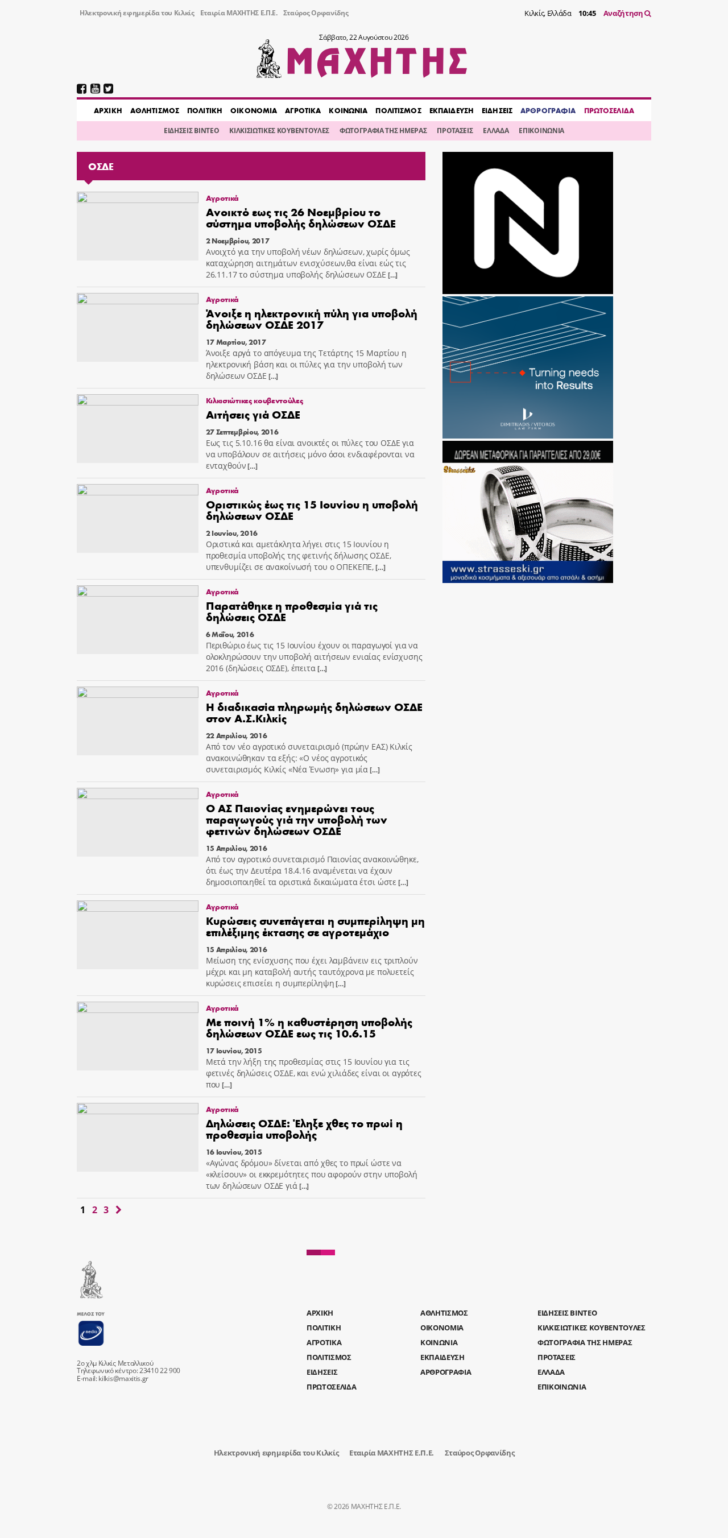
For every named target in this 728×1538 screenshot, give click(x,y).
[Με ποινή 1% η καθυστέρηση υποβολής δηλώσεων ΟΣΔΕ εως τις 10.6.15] (137, 1036)
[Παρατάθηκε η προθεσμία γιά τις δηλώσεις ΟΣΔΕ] (137, 619)
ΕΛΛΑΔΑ (495, 130)
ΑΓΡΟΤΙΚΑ (303, 110)
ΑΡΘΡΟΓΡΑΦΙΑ (548, 110)
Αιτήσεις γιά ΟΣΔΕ (253, 413)
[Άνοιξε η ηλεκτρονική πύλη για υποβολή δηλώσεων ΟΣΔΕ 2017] (137, 327)
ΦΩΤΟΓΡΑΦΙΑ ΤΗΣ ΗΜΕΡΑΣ (383, 130)
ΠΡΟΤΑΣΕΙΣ (455, 130)
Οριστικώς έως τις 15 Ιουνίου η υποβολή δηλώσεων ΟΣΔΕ (312, 509)
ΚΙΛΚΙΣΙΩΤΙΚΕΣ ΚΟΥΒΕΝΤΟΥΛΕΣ (279, 130)
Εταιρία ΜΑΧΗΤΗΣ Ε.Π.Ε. (239, 13)
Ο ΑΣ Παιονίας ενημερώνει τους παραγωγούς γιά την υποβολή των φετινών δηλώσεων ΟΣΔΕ (296, 819)
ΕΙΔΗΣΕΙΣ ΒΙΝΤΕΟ (191, 130)
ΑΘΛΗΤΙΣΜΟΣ (154, 110)
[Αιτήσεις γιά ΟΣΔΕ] (137, 428)
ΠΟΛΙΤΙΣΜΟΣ (398, 110)
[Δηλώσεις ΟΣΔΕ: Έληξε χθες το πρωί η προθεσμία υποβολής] (137, 1137)
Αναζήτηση (624, 13)
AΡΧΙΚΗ (108, 110)
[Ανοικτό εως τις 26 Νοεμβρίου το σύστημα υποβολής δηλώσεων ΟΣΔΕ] (137, 226)
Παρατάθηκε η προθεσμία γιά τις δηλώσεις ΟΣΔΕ (292, 610)
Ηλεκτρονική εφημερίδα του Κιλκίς (137, 13)
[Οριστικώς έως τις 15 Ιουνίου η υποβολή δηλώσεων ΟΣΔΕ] (137, 518)
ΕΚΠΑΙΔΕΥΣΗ (451, 110)
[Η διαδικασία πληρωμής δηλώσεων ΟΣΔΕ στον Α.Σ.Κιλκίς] (137, 721)
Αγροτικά (222, 197)
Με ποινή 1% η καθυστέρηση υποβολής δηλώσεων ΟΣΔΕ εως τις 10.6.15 (309, 1027)
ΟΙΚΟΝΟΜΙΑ (253, 110)
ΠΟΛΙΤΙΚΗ (204, 110)
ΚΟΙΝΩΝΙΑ (348, 110)
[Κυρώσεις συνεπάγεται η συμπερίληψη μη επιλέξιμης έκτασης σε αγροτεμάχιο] (137, 934)
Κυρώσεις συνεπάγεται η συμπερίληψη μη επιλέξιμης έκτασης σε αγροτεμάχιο (315, 925)
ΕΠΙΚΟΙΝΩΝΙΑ (541, 130)
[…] (392, 275)
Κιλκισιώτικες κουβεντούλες (254, 400)
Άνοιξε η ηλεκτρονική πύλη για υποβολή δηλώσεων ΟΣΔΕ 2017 (311, 318)
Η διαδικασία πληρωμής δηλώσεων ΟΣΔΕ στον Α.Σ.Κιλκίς (314, 711)
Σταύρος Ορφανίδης (316, 13)
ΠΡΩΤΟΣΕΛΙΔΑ (609, 110)
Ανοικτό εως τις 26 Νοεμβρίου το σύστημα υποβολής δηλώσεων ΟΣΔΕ (301, 217)
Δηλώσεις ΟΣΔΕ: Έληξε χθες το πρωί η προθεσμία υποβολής (304, 1128)
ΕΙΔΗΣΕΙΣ (497, 110)
